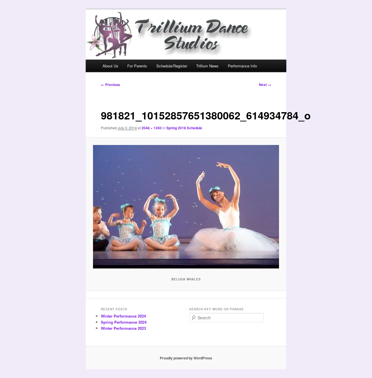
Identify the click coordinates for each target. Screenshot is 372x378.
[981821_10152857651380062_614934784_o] (186, 206)
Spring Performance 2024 (123, 322)
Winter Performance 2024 (123, 316)
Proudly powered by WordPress (186, 358)
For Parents (137, 66)
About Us (110, 66)
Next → (265, 84)
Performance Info (242, 66)
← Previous (110, 84)
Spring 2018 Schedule (184, 127)
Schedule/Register (171, 66)
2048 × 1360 (152, 127)
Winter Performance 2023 (123, 328)
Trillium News (207, 66)
